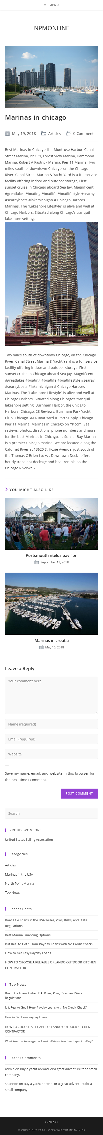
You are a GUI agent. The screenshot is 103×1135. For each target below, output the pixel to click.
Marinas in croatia (51, 640)
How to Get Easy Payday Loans (28, 953)
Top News (12, 892)
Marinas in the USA (19, 874)
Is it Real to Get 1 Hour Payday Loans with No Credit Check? (49, 944)
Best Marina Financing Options (27, 935)
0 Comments (84, 133)
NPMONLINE (51, 28)
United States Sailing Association (29, 839)
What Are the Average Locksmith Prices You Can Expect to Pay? (48, 1041)
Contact (51, 1122)
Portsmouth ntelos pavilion (52, 555)
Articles (54, 133)
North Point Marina (19, 883)
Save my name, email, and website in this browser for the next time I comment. (49, 776)
